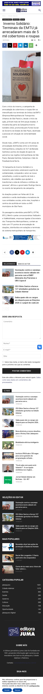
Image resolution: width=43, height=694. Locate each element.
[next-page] (7, 308)
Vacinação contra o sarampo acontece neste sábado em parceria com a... (26, 399)
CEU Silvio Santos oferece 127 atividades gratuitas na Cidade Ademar (27, 289)
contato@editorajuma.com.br (25, 663)
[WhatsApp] (31, 45)
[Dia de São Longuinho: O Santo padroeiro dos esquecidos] (8, 558)
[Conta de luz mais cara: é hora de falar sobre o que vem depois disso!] (8, 569)
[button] (4, 10)
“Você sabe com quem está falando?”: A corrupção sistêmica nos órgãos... (26, 467)
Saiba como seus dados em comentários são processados (21, 379)
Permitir (7, 690)
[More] (36, 45)
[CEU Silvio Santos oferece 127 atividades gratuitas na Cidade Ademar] (8, 289)
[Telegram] (20, 45)
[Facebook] (4, 45)
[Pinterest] (15, 45)
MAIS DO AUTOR (24, 264)
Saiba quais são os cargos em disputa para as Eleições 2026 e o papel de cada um (27, 300)
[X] (10, 45)
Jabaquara (16, 19)
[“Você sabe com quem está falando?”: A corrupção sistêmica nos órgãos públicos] (8, 468)
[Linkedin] (25, 45)
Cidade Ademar (13, 16)
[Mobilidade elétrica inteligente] (8, 445)
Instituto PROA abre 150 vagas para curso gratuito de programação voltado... (27, 456)
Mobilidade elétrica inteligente (27, 442)
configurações (34, 686)
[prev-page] (3, 308)
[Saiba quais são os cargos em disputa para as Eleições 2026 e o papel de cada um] (8, 300)
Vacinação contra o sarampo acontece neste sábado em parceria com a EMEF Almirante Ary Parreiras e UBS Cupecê (27, 275)
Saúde (22, 19)
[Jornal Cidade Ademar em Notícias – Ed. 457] (8, 480)
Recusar (17, 690)
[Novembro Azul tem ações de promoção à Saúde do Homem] (8, 547)
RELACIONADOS (9, 264)
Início (4, 16)
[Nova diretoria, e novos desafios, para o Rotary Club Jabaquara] (8, 434)
